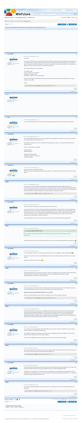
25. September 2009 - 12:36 (33, 270)
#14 (76, 362)
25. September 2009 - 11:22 (33, 167)
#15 (76, 382)
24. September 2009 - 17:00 (33, 56)
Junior (13, 58)
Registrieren (68, 14)
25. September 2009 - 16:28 (33, 308)
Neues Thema (73, 24)
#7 (76, 226)
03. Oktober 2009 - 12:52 (33, 384)
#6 (76, 202)
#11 (76, 306)
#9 (76, 268)
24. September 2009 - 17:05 (33, 119)
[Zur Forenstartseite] (19, 13)
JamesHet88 (10, 54)
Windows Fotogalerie (72, 399)
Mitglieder (69, 17)
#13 (76, 345)
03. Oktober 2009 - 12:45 (33, 347)
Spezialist (13, 121)
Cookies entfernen (26, 418)
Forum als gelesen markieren (43, 418)
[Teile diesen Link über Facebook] (17, 399)
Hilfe (75, 14)
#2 (76, 117)
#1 (76, 54)
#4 (76, 165)
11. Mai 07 (14, 174)
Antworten (63, 24)
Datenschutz (16, 418)
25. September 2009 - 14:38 (33, 285)
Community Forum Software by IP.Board (69, 418)
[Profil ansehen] (10, 117)
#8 (76, 248)
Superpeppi (10, 165)
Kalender (73, 17)
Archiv (21, 418)
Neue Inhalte (63, 17)
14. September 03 (16, 126)
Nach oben (73, 91)
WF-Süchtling (13, 169)
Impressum (12, 418)
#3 (76, 134)
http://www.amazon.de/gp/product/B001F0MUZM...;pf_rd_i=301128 (38, 292)
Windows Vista (31, 17)
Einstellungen (35, 418)
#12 (76, 324)
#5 (76, 182)
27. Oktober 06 (15, 100)
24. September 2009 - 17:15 (33, 136)
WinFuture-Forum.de (9, 17)
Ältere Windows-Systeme (21, 17)
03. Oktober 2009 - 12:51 (33, 365)
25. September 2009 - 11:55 (33, 204)
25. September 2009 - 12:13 (33, 228)
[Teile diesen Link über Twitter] (15, 399)
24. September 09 (16, 63)
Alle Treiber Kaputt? (56, 399)
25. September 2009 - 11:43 (33, 184)
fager (8, 117)
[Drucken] (19, 399)
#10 (76, 283)
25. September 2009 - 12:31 (33, 250)
